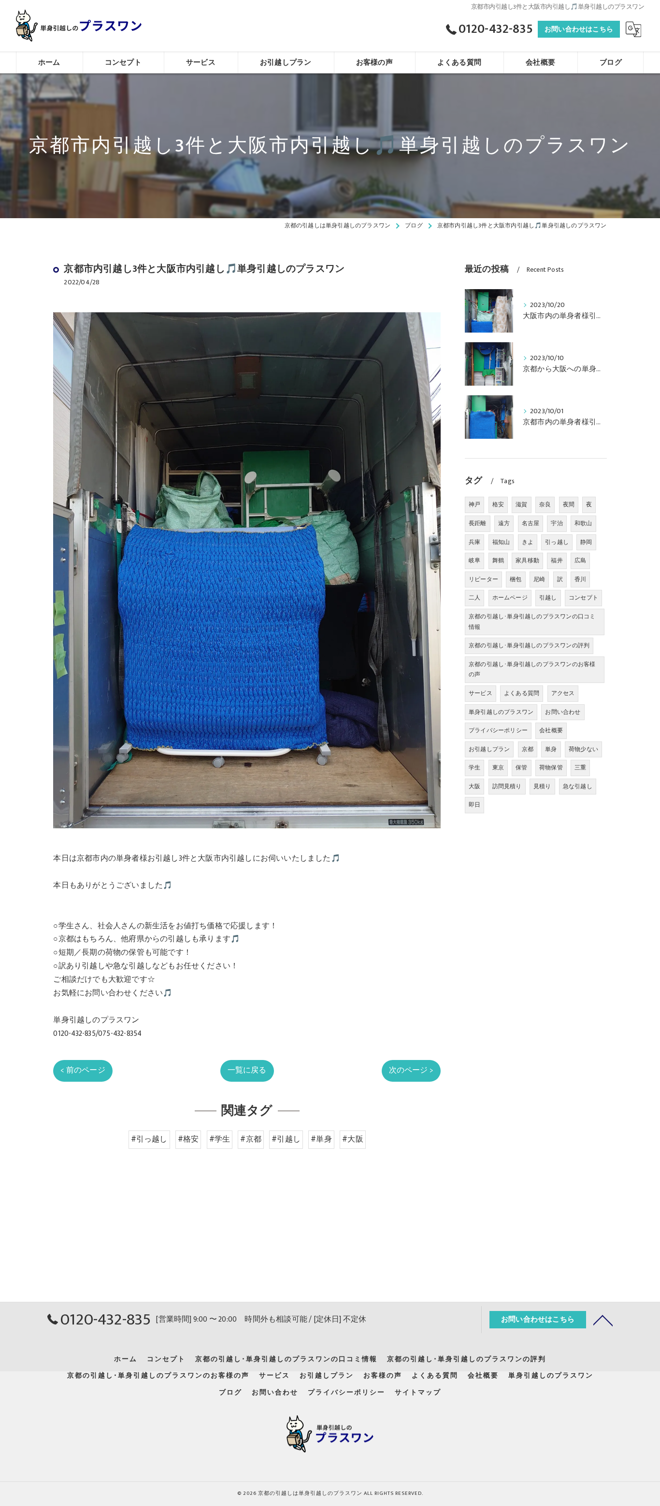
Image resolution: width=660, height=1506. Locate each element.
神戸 (474, 504)
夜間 (568, 504)
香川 (580, 579)
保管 (521, 767)
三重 (580, 767)
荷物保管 (551, 767)
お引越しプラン (489, 749)
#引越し (286, 1139)
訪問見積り (507, 786)
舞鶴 (498, 560)
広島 (580, 560)
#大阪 (352, 1139)
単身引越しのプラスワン (501, 712)
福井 (556, 560)
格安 (498, 504)
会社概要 (551, 730)
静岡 (586, 542)
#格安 (188, 1139)
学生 (474, 767)
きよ (527, 542)
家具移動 (527, 560)
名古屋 (531, 523)
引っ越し (557, 542)
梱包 (515, 579)
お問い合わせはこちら (579, 29)
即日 (474, 804)
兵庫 (474, 542)
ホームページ (510, 597)
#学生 (219, 1139)
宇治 (556, 523)
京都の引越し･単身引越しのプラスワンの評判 (529, 645)
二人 (474, 597)
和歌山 (583, 523)
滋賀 (521, 504)
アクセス (563, 693)
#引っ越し (149, 1139)
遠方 (504, 523)
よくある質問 (521, 693)
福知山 (501, 542)
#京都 (250, 1139)
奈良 (545, 504)
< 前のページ (82, 1070)
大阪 (474, 786)
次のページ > (411, 1070)
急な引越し (577, 786)
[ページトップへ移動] (603, 1319)
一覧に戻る (247, 1070)
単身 (551, 749)
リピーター (483, 579)
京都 (527, 749)
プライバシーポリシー (498, 730)
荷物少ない (583, 749)
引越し (548, 597)
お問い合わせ (562, 712)
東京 (498, 767)
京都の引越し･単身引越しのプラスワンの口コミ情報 (532, 622)
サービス (480, 693)
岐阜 (474, 560)
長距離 (478, 523)
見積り (542, 786)
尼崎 (539, 579)
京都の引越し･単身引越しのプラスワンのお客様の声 (532, 669)
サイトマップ (418, 1392)
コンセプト (583, 597)
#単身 (321, 1139)
